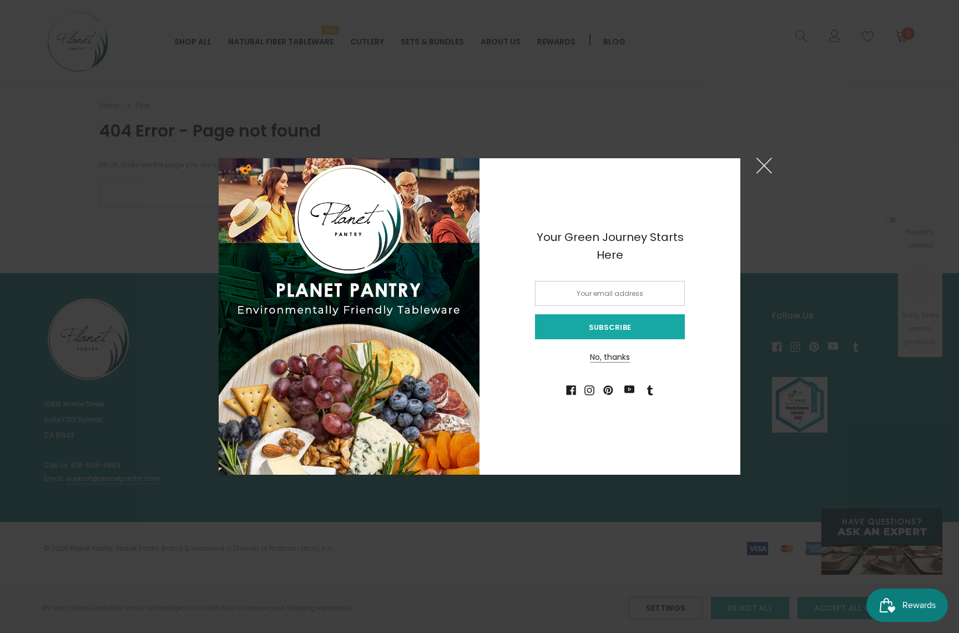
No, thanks (610, 357)
